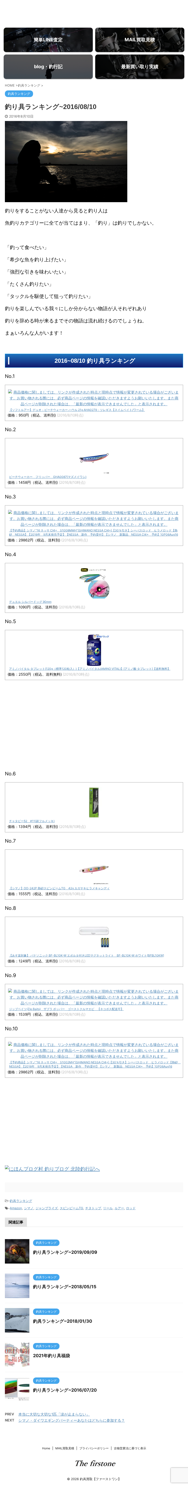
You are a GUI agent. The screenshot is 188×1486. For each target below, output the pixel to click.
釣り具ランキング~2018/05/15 (64, 1286)
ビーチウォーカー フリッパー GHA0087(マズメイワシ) (47, 477)
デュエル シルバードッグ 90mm (30, 602)
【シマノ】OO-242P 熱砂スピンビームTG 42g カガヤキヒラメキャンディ (59, 888)
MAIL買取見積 (64, 1448)
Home (46, 1448)
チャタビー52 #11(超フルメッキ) (32, 821)
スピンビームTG (71, 1208)
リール (108, 1208)
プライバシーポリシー (94, 1448)
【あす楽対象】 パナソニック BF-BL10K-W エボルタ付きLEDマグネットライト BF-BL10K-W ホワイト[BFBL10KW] (86, 955)
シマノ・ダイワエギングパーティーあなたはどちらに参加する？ (71, 1420)
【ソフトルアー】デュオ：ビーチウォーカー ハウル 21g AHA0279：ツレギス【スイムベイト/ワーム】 (77, 410)
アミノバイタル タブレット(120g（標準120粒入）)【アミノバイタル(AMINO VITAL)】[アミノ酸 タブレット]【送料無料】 (89, 669)
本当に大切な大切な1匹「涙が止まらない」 (54, 1414)
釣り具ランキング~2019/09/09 (65, 1252)
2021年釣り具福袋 (51, 1355)
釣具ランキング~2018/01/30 (62, 1321)
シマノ (29, 1208)
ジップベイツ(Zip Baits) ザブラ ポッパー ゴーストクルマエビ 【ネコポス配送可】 (66, 1009)
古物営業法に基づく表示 (130, 1448)
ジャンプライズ (46, 1208)
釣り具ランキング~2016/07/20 (65, 1390)
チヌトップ (93, 1208)
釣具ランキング (21, 1201)
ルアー (119, 1208)
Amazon (16, 1208)
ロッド (131, 1208)
